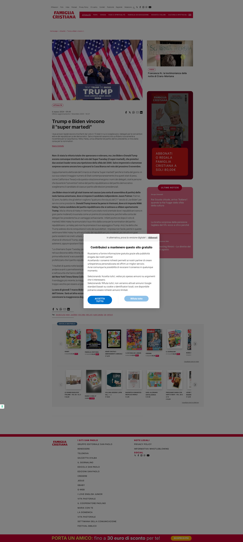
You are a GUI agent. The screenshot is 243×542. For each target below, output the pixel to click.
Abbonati (152, 237)
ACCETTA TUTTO (100, 300)
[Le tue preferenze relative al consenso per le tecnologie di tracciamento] (2, 406)
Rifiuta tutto (136, 298)
